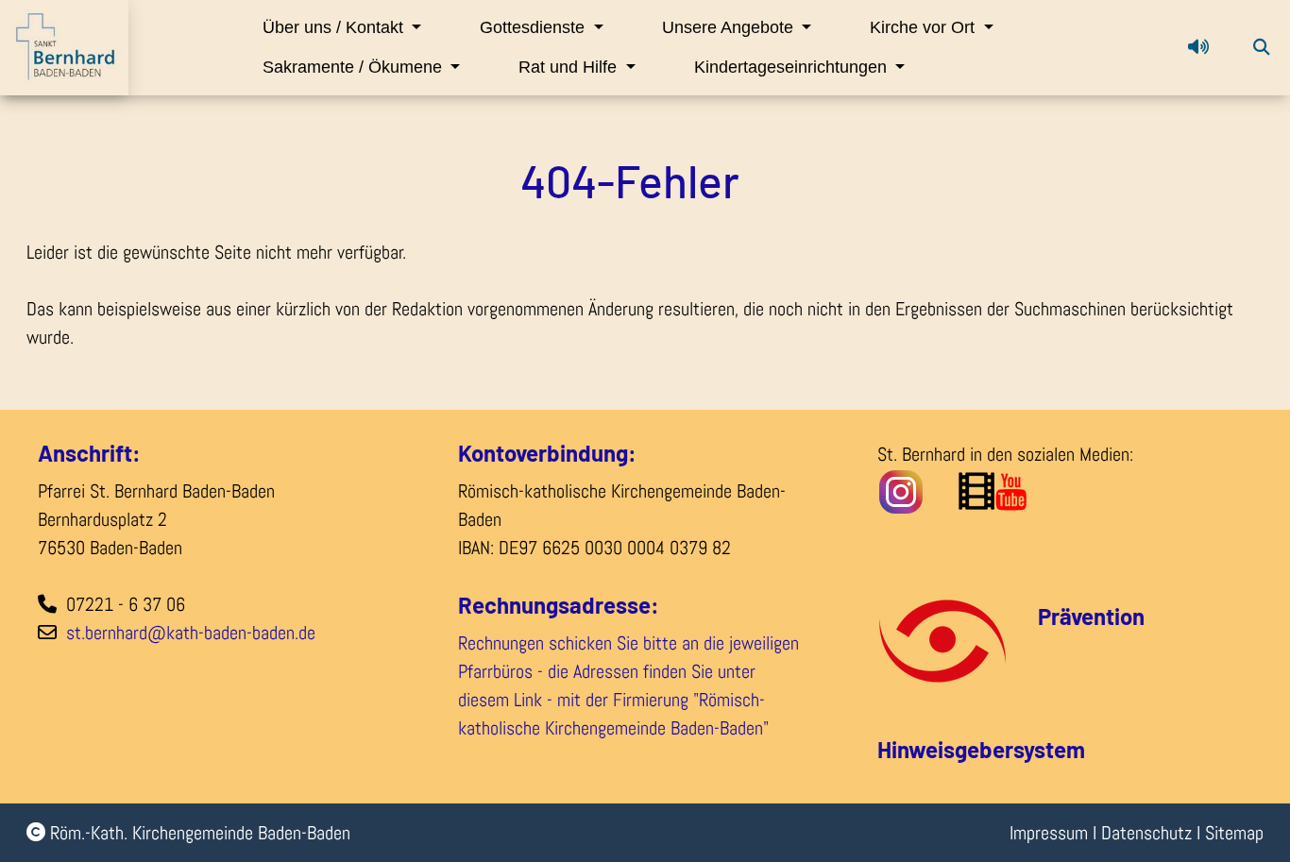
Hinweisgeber (945, 749)
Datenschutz (1146, 832)
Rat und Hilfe (569, 67)
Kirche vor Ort (924, 27)
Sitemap (1234, 832)
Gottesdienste (534, 27)
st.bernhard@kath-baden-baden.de (190, 632)
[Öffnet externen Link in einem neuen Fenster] (1042, 490)
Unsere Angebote (730, 27)
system (1049, 749)
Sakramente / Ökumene (355, 67)
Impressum (1049, 832)
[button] (1198, 47)
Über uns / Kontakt (335, 27)
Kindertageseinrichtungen (792, 67)
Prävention (1091, 616)
